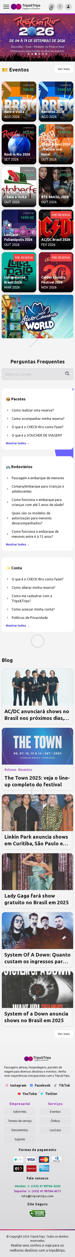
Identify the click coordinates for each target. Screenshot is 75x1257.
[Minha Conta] (68, 6)
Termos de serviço (20, 1121)
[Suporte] (60, 6)
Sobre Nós (19, 1111)
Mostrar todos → (18, 443)
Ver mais (64, 69)
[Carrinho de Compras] (51, 6)
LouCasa (55, 1130)
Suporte (20, 1139)
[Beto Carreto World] (37, 316)
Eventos (55, 1111)
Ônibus (55, 1121)
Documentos (19, 1130)
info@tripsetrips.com (37, 1196)
